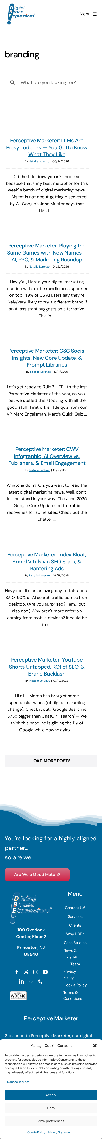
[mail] (31, 981)
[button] (95, 1045)
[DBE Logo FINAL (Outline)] (21, 5)
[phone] (40, 981)
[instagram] (35, 972)
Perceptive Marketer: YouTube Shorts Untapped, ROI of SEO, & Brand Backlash (47, 666)
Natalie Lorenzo (39, 161)
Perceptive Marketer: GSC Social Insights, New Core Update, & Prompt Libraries (46, 357)
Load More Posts (51, 761)
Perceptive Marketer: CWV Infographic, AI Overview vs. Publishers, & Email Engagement (47, 456)
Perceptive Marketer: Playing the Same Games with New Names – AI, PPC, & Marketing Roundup (46, 252)
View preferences (51, 1121)
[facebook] (16, 972)
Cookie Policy (36, 1132)
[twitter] (26, 971)
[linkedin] (21, 981)
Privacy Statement (60, 1132)
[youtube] (45, 972)
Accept (51, 1095)
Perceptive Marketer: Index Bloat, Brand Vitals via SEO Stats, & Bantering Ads (46, 561)
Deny (51, 1108)
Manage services (18, 1082)
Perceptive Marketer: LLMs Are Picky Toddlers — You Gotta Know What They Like (46, 147)
